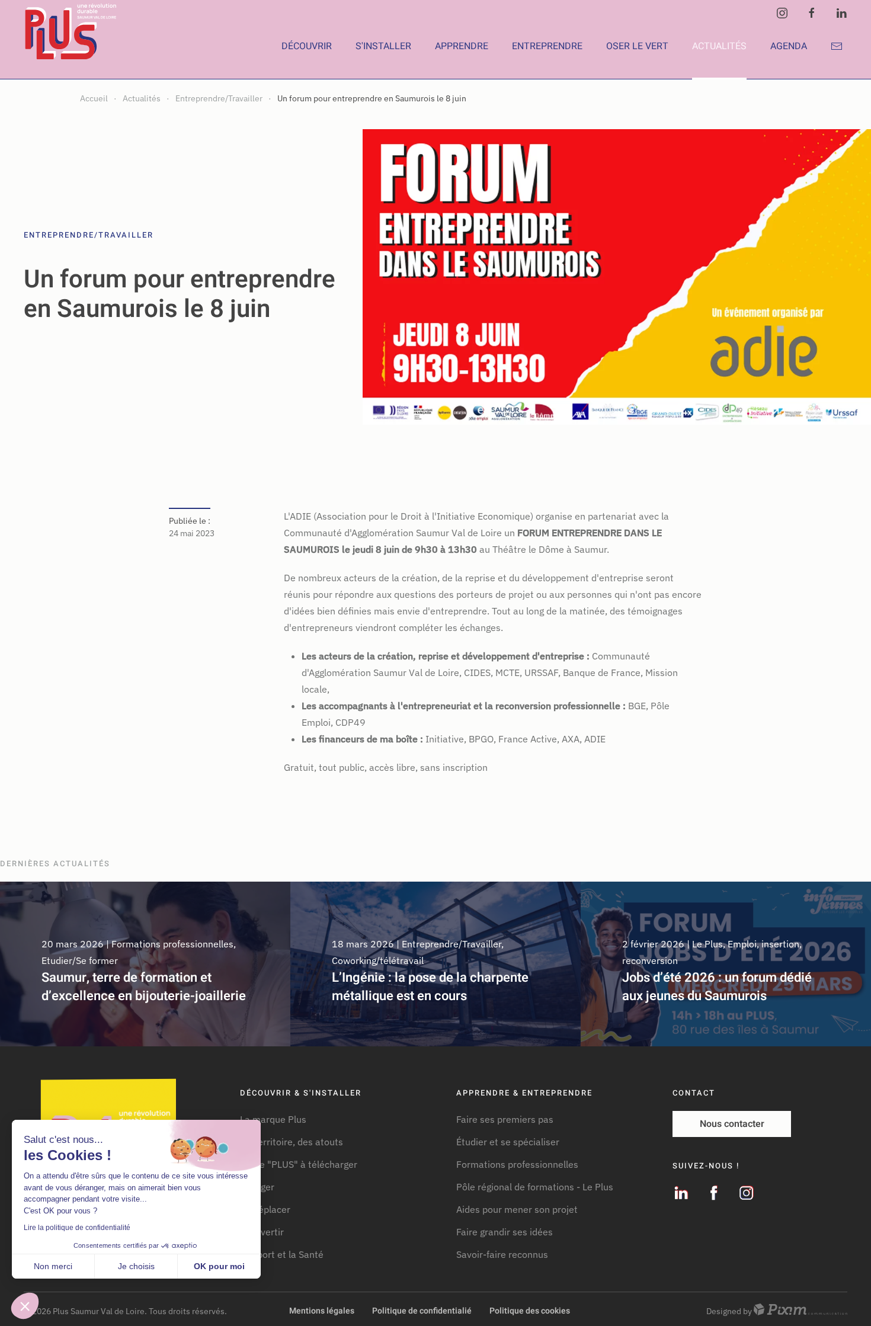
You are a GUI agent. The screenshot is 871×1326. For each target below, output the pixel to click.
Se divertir (262, 1232)
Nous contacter (732, 1124)
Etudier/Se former (79, 960)
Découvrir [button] (306, 46)
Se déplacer (265, 1209)
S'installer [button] (383, 46)
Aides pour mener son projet (517, 1209)
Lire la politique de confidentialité (77, 1227)
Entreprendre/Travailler (88, 235)
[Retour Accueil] (72, 46)
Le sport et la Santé (282, 1254)
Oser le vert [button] (637, 46)
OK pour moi (219, 1266)
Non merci (53, 1266)
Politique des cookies (529, 1311)
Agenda (788, 46)
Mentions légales (321, 1311)
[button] (25, 1306)
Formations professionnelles (172, 944)
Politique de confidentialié (422, 1311)
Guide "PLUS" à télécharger (298, 1164)
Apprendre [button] (461, 46)
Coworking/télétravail (378, 960)
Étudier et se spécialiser (507, 1142)
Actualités (719, 46)
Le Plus (707, 944)
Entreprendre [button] (547, 46)
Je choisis (136, 1266)
